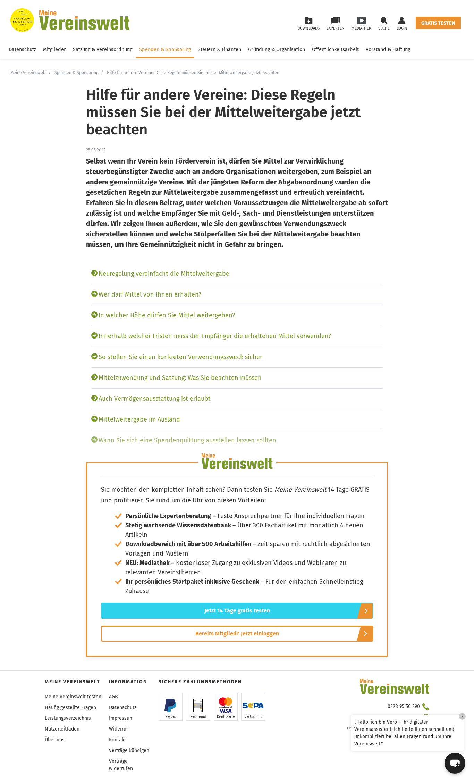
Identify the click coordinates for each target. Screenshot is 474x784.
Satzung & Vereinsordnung (102, 49)
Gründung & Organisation (276, 49)
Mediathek (361, 28)
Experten (336, 28)
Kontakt (117, 740)
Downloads (308, 28)
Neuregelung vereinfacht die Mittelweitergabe (164, 273)
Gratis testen (438, 23)
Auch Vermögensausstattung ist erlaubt (155, 398)
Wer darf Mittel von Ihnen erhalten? (150, 294)
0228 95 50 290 (404, 706)
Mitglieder (54, 49)
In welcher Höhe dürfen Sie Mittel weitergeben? (167, 315)
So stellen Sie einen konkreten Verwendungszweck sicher (180, 357)
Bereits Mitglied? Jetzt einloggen (237, 633)
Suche (384, 28)
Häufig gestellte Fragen (70, 707)
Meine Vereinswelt (28, 72)
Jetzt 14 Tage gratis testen (237, 610)
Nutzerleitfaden (62, 729)
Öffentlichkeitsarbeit (335, 49)
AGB (113, 697)
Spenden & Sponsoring (165, 49)
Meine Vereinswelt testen (73, 697)
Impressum (121, 718)
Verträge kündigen (129, 750)
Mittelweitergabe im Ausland (139, 419)
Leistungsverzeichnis (68, 718)
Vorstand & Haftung (388, 49)
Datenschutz (22, 49)
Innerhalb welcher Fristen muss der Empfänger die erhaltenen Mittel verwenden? (215, 336)
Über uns (55, 740)
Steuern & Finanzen (219, 49)
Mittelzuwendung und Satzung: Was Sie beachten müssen (180, 378)
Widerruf (118, 729)
